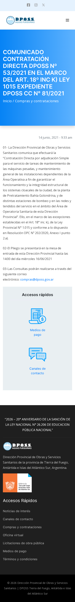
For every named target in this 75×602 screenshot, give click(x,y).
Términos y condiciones (20, 559)
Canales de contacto (37, 354)
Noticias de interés (16, 511)
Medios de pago (37, 316)
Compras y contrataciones (37, 101)
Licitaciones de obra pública (23, 543)
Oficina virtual (13, 535)
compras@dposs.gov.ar (37, 279)
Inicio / (9, 101)
